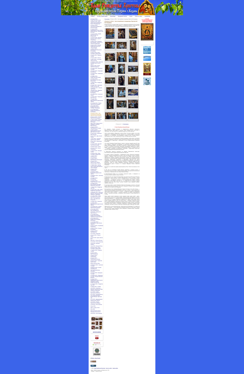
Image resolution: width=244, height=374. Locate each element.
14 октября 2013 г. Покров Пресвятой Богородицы (96, 207)
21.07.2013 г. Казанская (95, 233)
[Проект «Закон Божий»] (95, 358)
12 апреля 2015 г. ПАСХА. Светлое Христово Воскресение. (96, 35)
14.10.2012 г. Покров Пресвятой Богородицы (95, 302)
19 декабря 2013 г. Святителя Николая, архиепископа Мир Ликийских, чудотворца (97, 193)
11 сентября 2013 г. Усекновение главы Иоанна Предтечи (96, 223)
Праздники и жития (122, 16)
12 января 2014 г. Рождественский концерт (96, 181)
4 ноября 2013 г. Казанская (96, 201)
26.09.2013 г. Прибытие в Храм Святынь (96, 212)
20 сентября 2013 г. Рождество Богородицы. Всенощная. (96, 219)
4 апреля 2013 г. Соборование (94, 256)
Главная (92, 16)
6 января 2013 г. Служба (96, 286)
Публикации (147, 16)
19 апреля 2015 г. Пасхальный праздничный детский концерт (96, 26)
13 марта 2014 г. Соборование (94, 170)
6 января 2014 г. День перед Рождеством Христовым (96, 190)
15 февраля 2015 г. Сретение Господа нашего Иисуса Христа (97, 63)
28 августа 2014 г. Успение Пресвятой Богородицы (96, 117)
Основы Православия (102, 16)
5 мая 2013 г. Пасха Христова (97, 241)
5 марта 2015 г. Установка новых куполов (96, 60)
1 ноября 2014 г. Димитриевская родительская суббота (97, 100)
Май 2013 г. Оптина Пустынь (96, 240)
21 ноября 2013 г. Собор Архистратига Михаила (96, 197)
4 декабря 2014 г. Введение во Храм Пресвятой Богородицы (96, 91)
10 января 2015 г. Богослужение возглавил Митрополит (96, 79)
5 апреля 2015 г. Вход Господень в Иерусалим (96, 53)
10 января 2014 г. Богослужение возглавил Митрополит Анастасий (96, 184)
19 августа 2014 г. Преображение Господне (96, 128)
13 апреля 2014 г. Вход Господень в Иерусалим (96, 154)
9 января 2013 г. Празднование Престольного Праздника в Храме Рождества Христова (97, 281)
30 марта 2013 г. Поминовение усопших (95, 259)
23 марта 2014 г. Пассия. (96, 163)
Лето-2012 (93, 309)
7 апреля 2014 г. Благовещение (94, 156)
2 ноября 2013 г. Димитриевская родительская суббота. (97, 203)
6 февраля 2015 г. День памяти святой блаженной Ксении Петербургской (96, 22)
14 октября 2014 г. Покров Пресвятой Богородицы (96, 104)
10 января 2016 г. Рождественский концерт (96, 19)
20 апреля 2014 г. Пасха (96, 146)
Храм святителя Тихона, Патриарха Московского (96, 311)
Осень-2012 (93, 306)
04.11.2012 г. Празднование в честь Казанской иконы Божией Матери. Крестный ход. (97, 296)
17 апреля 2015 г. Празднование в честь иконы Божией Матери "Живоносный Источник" (97, 31)
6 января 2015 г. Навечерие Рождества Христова (96, 86)
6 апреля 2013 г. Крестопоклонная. (94, 253)
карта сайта (115, 368)
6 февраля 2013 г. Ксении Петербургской (96, 268)
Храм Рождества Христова (99, 368)
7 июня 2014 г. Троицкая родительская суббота (96, 139)
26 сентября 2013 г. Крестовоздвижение (95, 210)
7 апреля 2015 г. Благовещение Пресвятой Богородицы (96, 49)
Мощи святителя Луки (95, 263)
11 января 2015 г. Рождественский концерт (96, 77)
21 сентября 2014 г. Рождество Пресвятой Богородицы (95, 110)
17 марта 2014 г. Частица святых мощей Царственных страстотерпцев (96, 166)
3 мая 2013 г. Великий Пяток (96, 246)
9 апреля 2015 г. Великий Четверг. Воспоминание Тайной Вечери (96, 46)
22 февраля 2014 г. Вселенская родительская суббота (96, 172)
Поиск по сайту (138, 16)
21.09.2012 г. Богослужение (96, 304)
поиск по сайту (109, 368)
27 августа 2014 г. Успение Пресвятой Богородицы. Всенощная (96, 120)
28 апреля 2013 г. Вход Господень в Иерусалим (96, 248)
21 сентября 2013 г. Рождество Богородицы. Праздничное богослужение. (96, 215)
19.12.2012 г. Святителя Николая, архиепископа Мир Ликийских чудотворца (96, 289)
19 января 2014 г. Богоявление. (94, 179)
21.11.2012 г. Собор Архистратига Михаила (95, 292)
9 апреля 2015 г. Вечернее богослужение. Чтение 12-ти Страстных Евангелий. (96, 42)
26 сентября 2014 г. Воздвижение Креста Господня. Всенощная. (95, 106)
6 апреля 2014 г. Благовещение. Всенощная (96, 159)
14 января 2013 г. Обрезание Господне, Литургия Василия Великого (97, 276)
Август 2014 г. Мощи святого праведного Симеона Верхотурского (96, 124)
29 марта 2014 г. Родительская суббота (95, 162)
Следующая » (126, 124)
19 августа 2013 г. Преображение (94, 231)
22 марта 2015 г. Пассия (96, 57)
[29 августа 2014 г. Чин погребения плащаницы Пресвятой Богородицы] (110, 33)
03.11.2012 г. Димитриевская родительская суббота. (96, 300)
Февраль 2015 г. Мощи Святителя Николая (95, 66)
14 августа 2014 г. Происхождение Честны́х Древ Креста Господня (96, 130)
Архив (130, 16)
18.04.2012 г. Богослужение (96, 313)
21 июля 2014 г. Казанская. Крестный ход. (96, 134)
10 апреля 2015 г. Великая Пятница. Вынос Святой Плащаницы (96, 38)
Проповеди (112, 16)
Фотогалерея (107, 19)
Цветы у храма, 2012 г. (95, 307)
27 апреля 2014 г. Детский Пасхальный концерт (96, 144)
